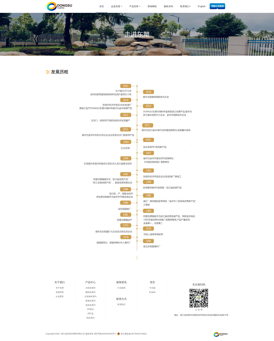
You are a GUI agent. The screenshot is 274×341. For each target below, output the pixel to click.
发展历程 (60, 292)
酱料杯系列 (90, 292)
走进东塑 (116, 6)
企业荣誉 (60, 296)
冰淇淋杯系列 (90, 296)
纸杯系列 (90, 317)
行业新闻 (121, 287)
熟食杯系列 (90, 300)
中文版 (152, 287)
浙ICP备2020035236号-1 (105, 333)
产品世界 (134, 6)
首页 (101, 6)
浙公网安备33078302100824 (133, 333)
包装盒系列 (90, 304)
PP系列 (90, 309)
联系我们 (184, 6)
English (202, 6)
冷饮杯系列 (90, 287)
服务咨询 (168, 6)
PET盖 (90, 313)
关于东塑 (60, 287)
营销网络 (152, 6)
